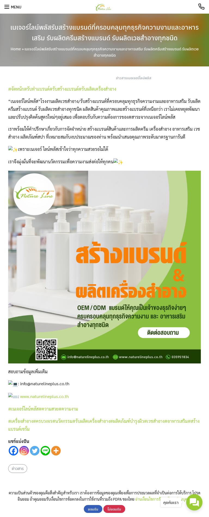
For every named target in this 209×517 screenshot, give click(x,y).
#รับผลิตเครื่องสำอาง (97, 89)
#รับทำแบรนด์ (37, 89)
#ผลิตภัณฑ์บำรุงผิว (127, 421)
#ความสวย (49, 409)
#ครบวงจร (42, 421)
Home (16, 48)
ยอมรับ (93, 509)
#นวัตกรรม (62, 421)
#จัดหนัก (16, 89)
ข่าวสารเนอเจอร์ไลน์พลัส (133, 77)
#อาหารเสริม (176, 421)
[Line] (45, 450)
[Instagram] (24, 450)
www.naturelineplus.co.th (44, 396)
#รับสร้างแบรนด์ (64, 89)
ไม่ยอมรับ (114, 509)
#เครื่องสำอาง (20, 421)
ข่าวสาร (18, 468)
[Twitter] (34, 450)
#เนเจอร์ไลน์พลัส (23, 409)
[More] (56, 450)
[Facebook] (13, 450)
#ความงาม (68, 409)
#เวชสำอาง (154, 421)
